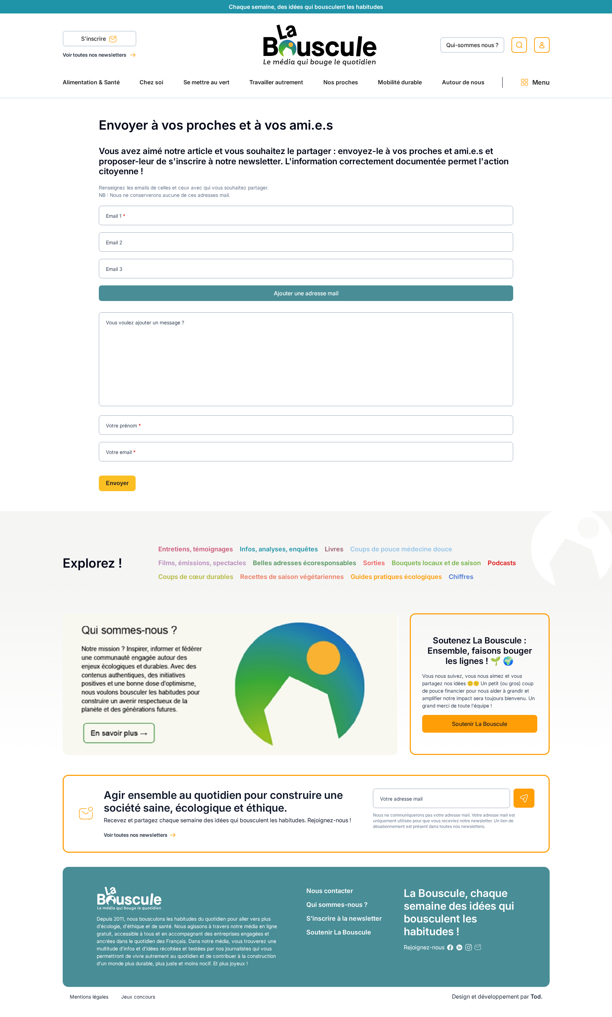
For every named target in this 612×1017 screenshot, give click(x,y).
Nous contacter (329, 890)
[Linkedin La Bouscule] (459, 947)
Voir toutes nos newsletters (95, 55)
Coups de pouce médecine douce (401, 549)
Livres (334, 549)
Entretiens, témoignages (195, 549)
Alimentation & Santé (91, 82)
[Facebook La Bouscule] (450, 947)
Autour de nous (463, 82)
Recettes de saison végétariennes (292, 576)
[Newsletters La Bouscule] (477, 947)
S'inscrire (94, 38)
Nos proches (340, 82)
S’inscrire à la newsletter (344, 918)
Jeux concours (138, 997)
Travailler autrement (276, 82)
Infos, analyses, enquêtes (279, 549)
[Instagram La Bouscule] (468, 947)
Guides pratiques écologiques (396, 576)
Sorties (374, 563)
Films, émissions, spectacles (202, 563)
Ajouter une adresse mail (306, 293)
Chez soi (151, 82)
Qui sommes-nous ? (337, 904)
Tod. (537, 996)
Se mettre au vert (206, 82)
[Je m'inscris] (524, 798)
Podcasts (502, 563)
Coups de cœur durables (195, 576)
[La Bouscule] (320, 44)
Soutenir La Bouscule (479, 723)
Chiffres (461, 576)
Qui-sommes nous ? (472, 45)
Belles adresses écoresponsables (304, 563)
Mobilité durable (400, 82)
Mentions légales (89, 997)
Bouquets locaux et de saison (436, 563)
